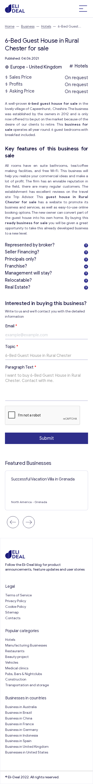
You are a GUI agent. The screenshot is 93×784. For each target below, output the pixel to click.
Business (27, 26)
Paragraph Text (20, 367)
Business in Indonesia (21, 735)
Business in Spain (18, 741)
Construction (15, 679)
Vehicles (11, 662)
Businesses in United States (26, 752)
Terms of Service (18, 595)
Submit (46, 438)
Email (11, 326)
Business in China (18, 718)
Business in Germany (21, 730)
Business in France (19, 724)
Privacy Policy (15, 601)
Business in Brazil (18, 713)
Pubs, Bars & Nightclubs (23, 674)
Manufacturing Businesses (26, 645)
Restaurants (14, 651)
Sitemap (12, 612)
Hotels (46, 26)
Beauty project (17, 657)
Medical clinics (16, 668)
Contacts (12, 618)
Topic (11, 346)
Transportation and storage (27, 685)
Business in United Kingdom (27, 747)
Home (9, 26)
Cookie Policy (15, 607)
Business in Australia (21, 707)
